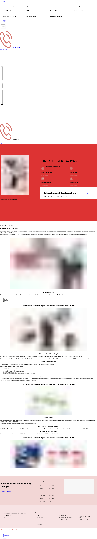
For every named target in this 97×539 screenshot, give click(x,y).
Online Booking (85, 193)
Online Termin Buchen (5, 49)
